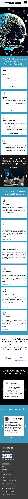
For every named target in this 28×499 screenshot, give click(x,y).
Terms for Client (6, 474)
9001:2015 (4, 460)
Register (18, 2)
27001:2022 (11, 460)
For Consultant (16, 52)
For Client (6, 52)
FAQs (3, 477)
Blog (3, 466)
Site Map (4, 469)
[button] (11, 437)
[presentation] (1, 176)
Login (12, 2)
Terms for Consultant (8, 472)
